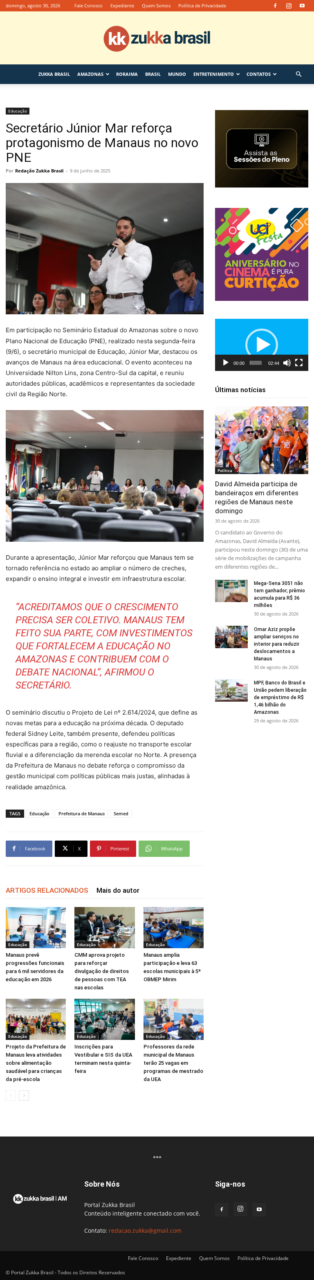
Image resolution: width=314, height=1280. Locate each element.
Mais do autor (117, 890)
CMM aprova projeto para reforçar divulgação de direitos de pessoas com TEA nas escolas (101, 971)
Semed (121, 813)
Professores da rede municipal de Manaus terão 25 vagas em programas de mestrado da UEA (173, 1063)
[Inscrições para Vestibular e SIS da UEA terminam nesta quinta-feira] (104, 1019)
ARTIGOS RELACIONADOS (47, 890)
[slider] (256, 363)
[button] (298, 74)
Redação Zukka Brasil (39, 171)
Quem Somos (156, 5)
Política (225, 470)
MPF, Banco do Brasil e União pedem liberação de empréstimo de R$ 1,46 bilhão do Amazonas (280, 697)
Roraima (127, 74)
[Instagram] (289, 5)
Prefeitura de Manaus (81, 813)
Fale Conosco (88, 5)
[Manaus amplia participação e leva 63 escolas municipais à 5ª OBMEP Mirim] (174, 927)
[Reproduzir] (226, 363)
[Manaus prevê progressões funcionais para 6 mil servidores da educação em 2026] (36, 927)
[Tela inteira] (299, 363)
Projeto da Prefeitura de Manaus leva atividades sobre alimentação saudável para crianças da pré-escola (36, 1063)
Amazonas (90, 74)
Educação (17, 111)
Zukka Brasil (54, 74)
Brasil (153, 74)
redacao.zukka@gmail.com (145, 1230)
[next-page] (24, 1095)
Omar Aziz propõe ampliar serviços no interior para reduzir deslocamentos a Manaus (276, 644)
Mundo (177, 74)
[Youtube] (302, 5)
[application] (261, 345)
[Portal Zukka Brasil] (157, 38)
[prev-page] (11, 1095)
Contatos (259, 74)
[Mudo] (287, 363)
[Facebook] (275, 5)
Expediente (122, 5)
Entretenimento (213, 74)
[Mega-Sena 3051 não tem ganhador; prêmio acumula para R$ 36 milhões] (231, 591)
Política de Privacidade (202, 5)
